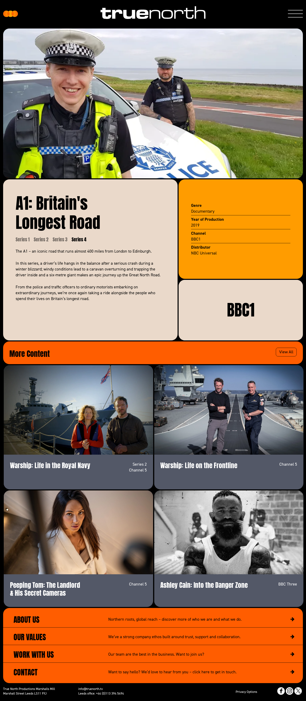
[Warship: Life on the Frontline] (229, 409)
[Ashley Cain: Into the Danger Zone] (229, 532)
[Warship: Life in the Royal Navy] (78, 409)
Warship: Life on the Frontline (198, 464)
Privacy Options (246, 692)
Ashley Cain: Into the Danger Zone (204, 584)
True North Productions (10, 14)
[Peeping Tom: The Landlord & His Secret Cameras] (78, 532)
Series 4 (79, 239)
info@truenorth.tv (90, 689)
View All (286, 351)
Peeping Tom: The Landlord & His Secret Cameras (45, 588)
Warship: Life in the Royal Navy (50, 464)
